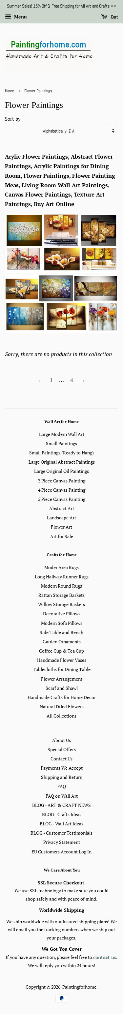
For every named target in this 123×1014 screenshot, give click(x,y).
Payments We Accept (62, 768)
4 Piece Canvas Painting (61, 490)
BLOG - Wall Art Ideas (61, 823)
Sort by (13, 118)
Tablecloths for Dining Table (62, 669)
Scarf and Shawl (62, 688)
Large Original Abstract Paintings (62, 462)
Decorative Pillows (61, 613)
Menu (20, 17)
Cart (114, 17)
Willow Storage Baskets (61, 604)
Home (9, 91)
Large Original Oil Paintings (61, 471)
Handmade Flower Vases (61, 660)
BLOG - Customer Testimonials (61, 833)
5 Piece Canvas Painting (61, 499)
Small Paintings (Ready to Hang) (61, 452)
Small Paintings (61, 443)
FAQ (61, 786)
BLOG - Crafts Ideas (61, 814)
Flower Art (61, 527)
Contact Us (61, 758)
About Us (61, 740)
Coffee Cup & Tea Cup (61, 651)
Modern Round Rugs (61, 586)
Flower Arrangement (61, 679)
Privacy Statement (61, 842)
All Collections (61, 716)
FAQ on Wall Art (62, 796)
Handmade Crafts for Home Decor (62, 697)
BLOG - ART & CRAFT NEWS (61, 805)
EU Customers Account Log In (61, 851)
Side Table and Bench (61, 632)
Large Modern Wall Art (61, 434)
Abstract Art (61, 508)
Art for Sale (61, 536)
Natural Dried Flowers (62, 706)
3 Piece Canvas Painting (61, 480)
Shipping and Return (61, 777)
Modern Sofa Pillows (61, 623)
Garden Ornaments (62, 641)
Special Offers (62, 749)
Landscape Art (61, 517)
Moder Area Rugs (61, 567)
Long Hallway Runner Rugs (62, 576)
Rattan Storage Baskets (61, 595)
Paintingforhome (79, 987)
